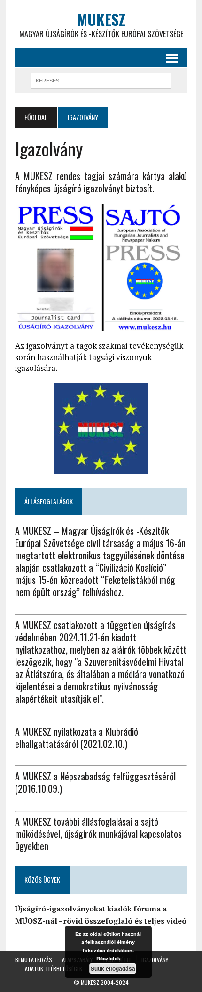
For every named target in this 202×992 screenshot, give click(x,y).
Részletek (108, 958)
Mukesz (90, 982)
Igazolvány (154, 960)
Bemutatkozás (33, 960)
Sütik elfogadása (113, 968)
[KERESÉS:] (101, 79)
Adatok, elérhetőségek (53, 969)
